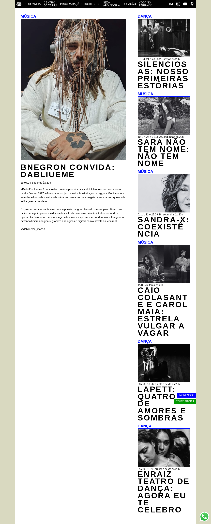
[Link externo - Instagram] (178, 4)
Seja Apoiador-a (111, 4)
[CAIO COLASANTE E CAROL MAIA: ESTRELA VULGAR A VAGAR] (164, 282)
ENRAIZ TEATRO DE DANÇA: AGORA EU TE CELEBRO (164, 492)
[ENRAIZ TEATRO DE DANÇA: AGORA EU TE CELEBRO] (164, 466)
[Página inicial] (18, 4)
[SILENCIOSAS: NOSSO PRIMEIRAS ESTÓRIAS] (164, 56)
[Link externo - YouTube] (185, 4)
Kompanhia (33, 4)
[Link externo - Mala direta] (171, 4)
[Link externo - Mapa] (192, 4)
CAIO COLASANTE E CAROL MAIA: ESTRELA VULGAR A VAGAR (163, 311)
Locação (129, 4)
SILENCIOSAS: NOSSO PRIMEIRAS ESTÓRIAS (163, 75)
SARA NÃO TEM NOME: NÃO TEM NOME (164, 153)
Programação (70, 4)
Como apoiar (185, 401)
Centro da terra (50, 4)
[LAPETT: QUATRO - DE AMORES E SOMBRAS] (164, 381)
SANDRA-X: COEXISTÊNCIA (163, 226)
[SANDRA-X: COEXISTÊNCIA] (164, 211)
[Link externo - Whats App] (204, 517)
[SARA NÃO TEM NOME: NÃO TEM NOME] (164, 134)
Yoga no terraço (145, 4)
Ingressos (92, 4)
